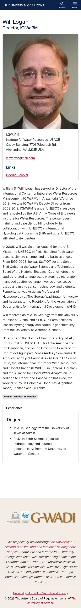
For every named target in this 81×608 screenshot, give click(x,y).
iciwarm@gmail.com (20, 158)
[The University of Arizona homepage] (24, 5)
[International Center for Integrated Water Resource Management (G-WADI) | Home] (40, 516)
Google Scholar (17, 175)
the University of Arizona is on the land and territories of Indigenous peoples (40, 547)
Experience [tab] (14, 408)
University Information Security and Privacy (40, 593)
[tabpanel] (40, 436)
